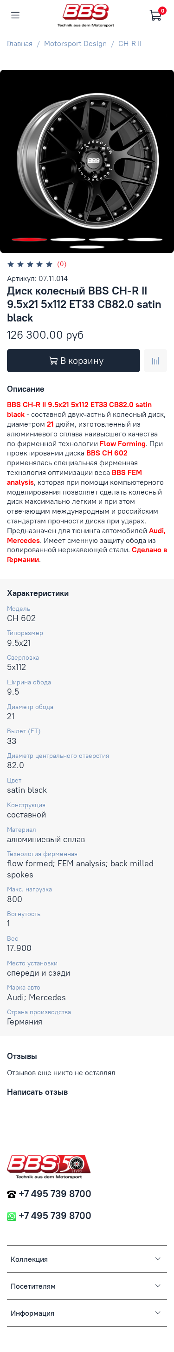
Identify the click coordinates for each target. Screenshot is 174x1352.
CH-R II (130, 43)
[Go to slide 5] (87, 247)
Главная (19, 43)
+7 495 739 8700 (55, 1193)
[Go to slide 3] (106, 239)
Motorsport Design (75, 43)
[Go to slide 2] (68, 239)
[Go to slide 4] (145, 239)
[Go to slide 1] (29, 239)
